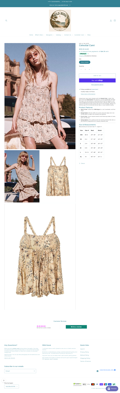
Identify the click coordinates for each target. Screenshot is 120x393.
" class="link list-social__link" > (108, 369)
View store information (88, 94)
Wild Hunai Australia (101, 388)
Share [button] (83, 163)
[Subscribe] (34, 371)
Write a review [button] (76, 327)
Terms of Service (85, 361)
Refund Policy (84, 355)
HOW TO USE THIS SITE (9, 358)
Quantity (81, 66)
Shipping (81, 56)
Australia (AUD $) (10, 386)
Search (82, 349)
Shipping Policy (85, 358)
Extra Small (84, 62)
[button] (6, 20)
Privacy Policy (84, 352)
